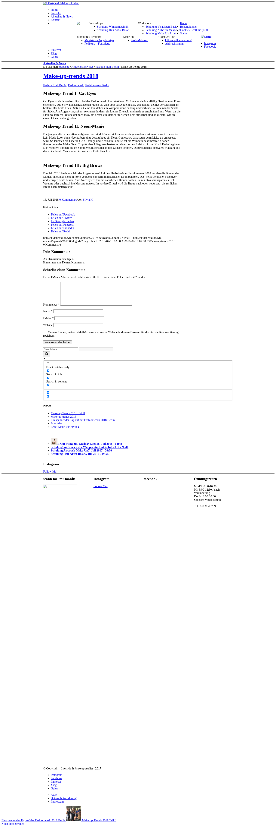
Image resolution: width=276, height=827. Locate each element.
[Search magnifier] (46, 354)
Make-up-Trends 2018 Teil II (68, 413)
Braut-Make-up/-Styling (65, 426)
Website (48, 325)
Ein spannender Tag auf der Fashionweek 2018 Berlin (83, 420)
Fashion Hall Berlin (107, 66)
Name (48, 311)
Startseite (64, 66)
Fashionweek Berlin (97, 85)
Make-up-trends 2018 (70, 76)
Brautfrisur (57, 423)
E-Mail (48, 318)
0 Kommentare (68, 199)
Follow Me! (50, 471)
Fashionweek (76, 85)
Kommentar (51, 304)
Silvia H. (88, 199)
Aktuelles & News (54, 63)
